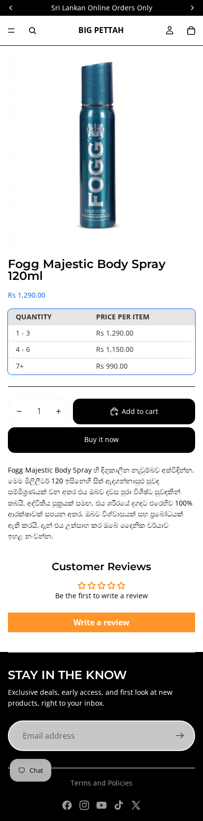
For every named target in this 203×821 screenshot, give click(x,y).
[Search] (32, 30)
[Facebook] (67, 805)
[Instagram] (84, 805)
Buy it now (101, 439)
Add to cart (140, 411)
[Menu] (11, 30)
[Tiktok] (119, 805)
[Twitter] (136, 805)
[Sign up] (179, 735)
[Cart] (191, 30)
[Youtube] (101, 805)
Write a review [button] (101, 622)
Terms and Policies (101, 782)
